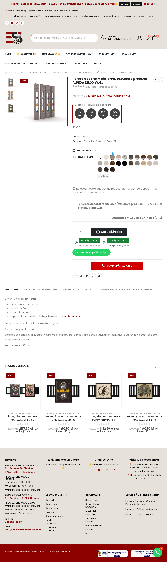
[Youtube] (12, 23)
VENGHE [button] (112, 169)
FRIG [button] (131, 157)
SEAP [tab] (88, 289)
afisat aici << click (69, 316)
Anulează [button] (103, 176)
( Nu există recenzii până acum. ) (102, 86)
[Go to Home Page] (6, 73)
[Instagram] (17, 23)
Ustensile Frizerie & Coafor (21, 63)
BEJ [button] (106, 157)
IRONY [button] (155, 157)
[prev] (155, 79)
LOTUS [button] (118, 163)
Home (8, 53)
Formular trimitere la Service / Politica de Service (141, 502)
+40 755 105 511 (13, 522)
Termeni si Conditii (90, 520)
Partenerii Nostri (111, 16)
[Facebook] (7, 23)
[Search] (93, 38)
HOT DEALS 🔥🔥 (51, 53)
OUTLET (96, 63)
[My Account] (139, 38)
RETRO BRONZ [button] (131, 163)
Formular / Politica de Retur (139, 514)
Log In (150, 16)
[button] (18, 101)
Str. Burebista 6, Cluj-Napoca (22, 498)
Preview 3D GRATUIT (51, 529)
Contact (50, 499)
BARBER (124, 4)
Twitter (81, 275)
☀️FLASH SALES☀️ (27, 53)
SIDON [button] (149, 163)
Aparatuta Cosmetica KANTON (61, 16)
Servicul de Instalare (91, 513)
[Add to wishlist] (35, 378)
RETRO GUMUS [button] (137, 163)
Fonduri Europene (90, 16)
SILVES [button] (155, 163)
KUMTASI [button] (106, 163)
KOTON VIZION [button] (100, 163)
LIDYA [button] (112, 163)
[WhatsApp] (22, 23)
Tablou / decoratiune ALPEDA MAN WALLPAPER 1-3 (103, 418)
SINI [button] (100, 169)
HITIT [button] (149, 157)
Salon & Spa (128, 53)
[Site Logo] (14, 38)
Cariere (89, 529)
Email (99, 275)
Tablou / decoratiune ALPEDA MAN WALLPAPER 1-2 (144, 418)
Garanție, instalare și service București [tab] (124, 289)
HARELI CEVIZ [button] (143, 157)
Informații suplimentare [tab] (40, 289)
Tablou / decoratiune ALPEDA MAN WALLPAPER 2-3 (22, 418)
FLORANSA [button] (118, 157)
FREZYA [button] (124, 157)
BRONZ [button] (112, 157)
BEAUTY (136, 4)
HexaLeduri (80, 63)
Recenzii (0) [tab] (71, 289)
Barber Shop (106, 53)
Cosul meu (51, 504)
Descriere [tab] (11, 289)
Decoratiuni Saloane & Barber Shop (101, 141)
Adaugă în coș (111, 232)
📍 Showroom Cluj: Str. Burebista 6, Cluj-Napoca (144, 477)
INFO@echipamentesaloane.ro (23, 529)
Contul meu (52, 507)
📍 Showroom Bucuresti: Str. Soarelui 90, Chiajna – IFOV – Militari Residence (144, 468)
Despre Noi (129, 16)
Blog (141, 16)
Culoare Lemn (82, 157)
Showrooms (20, 16)
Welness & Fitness (57, 63)
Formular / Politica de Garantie (141, 509)
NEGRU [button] (124, 163)
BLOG (88, 533)
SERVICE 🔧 (150, 4)
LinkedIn (87, 275)
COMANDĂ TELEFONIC (119, 265)
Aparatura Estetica (78, 53)
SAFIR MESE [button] (143, 163)
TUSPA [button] (106, 169)
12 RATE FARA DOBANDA (92, 505)
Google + (93, 275)
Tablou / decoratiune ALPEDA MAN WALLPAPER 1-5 (63, 418)
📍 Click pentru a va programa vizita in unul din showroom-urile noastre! (41, 10)
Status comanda (54, 516)
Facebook (75, 275)
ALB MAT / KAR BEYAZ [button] (100, 157)
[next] (160, 79)
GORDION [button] (137, 157)
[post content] (22, 391)
